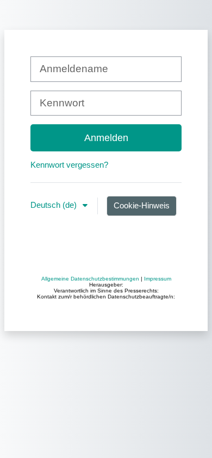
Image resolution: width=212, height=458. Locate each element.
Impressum (157, 279)
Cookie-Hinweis (142, 205)
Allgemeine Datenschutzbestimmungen (90, 279)
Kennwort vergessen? (69, 164)
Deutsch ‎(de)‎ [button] (54, 204)
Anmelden (106, 137)
